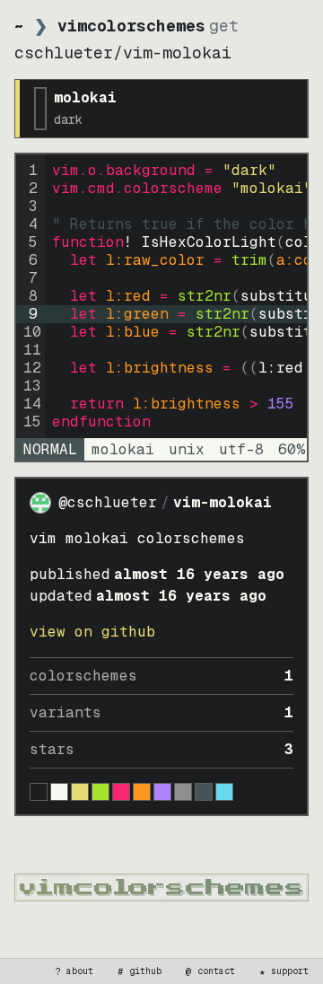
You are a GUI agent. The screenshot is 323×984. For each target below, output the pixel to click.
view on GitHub (92, 631)
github (140, 971)
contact (211, 971)
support (284, 971)
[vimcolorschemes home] (161, 887)
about (74, 971)
